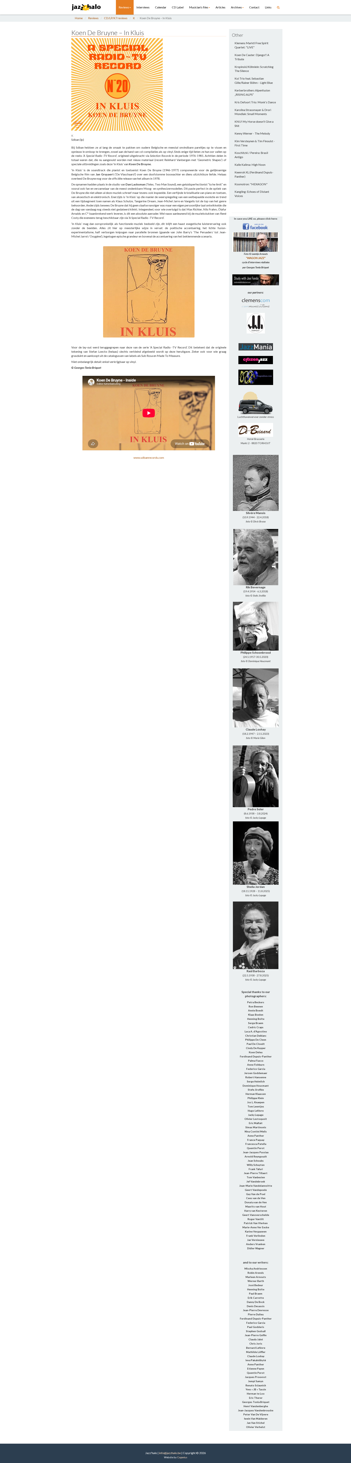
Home (79, 18)
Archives (236, 7)
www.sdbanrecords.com (148, 457)
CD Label (178, 7)
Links (268, 7)
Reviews (124, 7)
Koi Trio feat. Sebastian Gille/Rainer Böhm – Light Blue (254, 80)
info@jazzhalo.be (170, 1453)
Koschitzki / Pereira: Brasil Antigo (251, 155)
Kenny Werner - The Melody (252, 133)
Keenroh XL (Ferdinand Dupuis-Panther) (254, 174)
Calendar (160, 7)
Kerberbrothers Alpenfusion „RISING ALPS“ (252, 92)
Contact (254, 7)
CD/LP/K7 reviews (115, 18)
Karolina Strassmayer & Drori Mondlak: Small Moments (253, 112)
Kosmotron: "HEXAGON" (251, 184)
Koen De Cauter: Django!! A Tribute (252, 57)
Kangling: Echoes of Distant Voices (252, 194)
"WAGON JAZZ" (255, 258)
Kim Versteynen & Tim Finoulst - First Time (255, 143)
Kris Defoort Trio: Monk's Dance (255, 102)
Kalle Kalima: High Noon (250, 164)
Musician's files (198, 7)
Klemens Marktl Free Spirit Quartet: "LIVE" (251, 45)
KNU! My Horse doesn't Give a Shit (254, 123)
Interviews (143, 7)
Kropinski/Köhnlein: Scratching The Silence (254, 69)
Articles (220, 7)
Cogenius (182, 1457)
